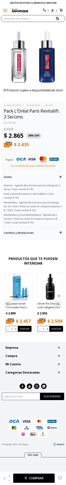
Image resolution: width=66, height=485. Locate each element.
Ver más (33, 454)
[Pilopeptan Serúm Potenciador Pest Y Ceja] (18, 287)
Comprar (36, 478)
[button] (60, 18)
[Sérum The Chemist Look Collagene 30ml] (50, 287)
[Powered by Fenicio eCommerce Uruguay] (58, 444)
